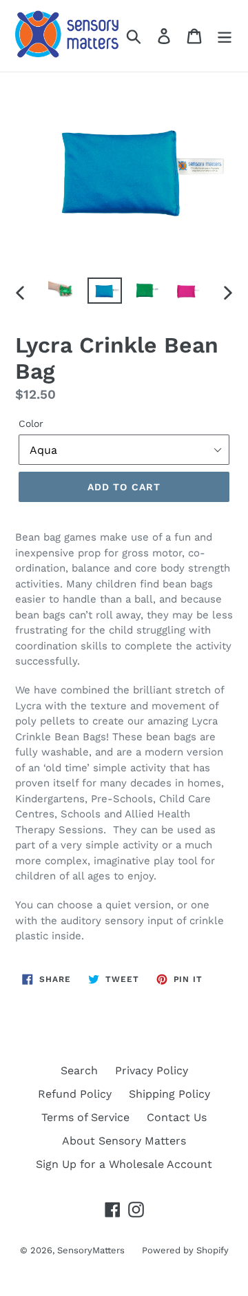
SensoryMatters (91, 1250)
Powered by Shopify (185, 1250)
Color (31, 423)
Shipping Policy (169, 1093)
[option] (63, 292)
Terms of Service (85, 1117)
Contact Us (177, 1117)
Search (79, 1070)
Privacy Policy (151, 1070)
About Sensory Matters (124, 1140)
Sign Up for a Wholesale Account (124, 1164)
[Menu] (224, 36)
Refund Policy (75, 1093)
